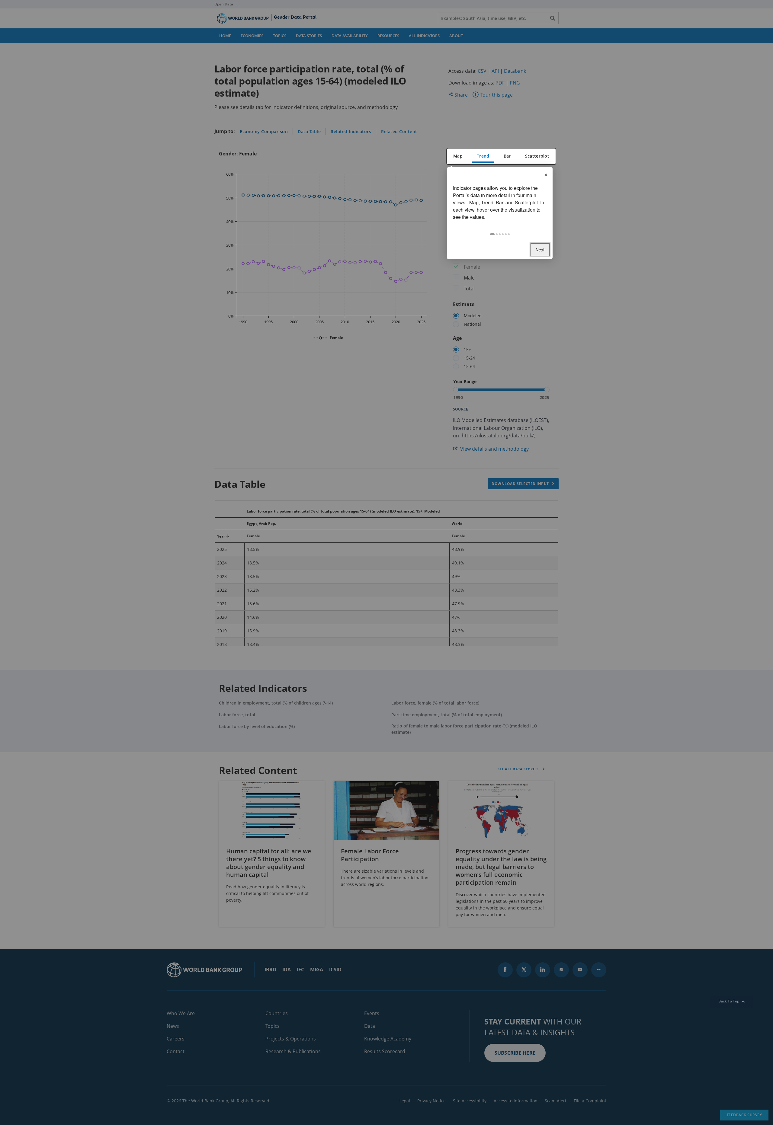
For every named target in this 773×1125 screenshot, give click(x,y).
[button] (492, 234)
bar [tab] (507, 156)
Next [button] (540, 250)
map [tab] (458, 156)
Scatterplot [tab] (537, 156)
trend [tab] (483, 156)
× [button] (546, 174)
